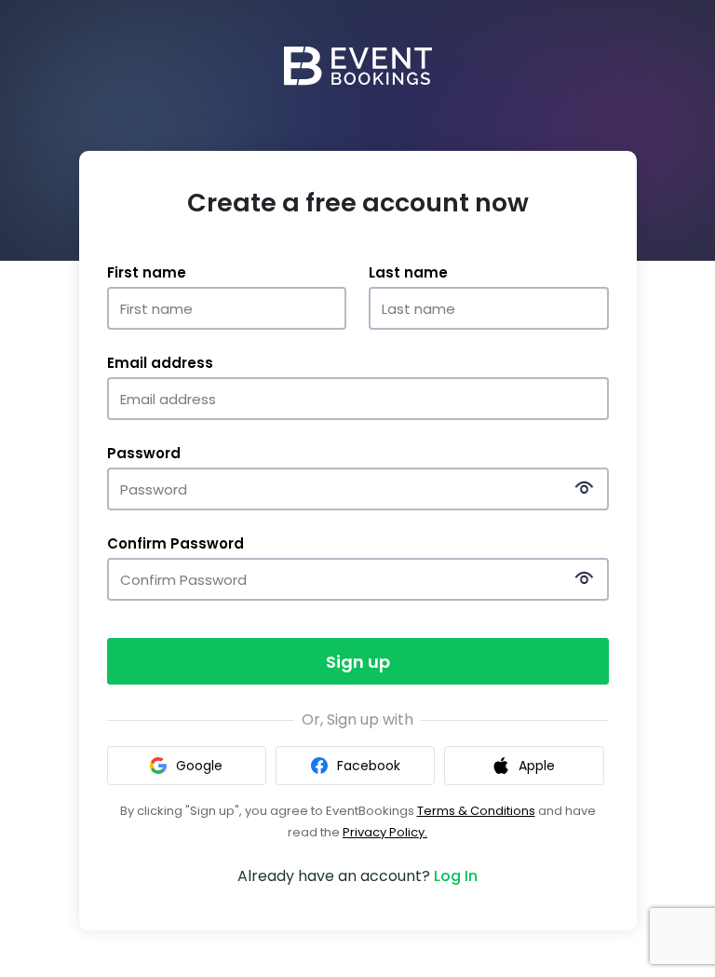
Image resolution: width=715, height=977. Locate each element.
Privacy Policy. (385, 832)
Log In (456, 876)
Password (144, 453)
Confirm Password (175, 544)
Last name (408, 273)
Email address (160, 363)
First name (146, 273)
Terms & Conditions (476, 811)
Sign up (358, 661)
